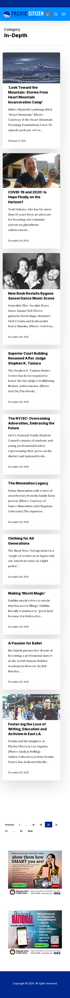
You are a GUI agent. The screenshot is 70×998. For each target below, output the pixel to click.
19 (41, 824)
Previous (9, 824)
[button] (64, 14)
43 (21, 831)
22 (6, 831)
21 (56, 824)
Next (30, 831)
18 (33, 824)
